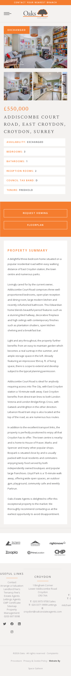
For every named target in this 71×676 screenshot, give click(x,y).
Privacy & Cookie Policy (35, 660)
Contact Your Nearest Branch (35, 2)
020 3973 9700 (41, 601)
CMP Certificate (12, 602)
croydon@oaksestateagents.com (43, 611)
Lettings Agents (12, 599)
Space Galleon (35, 668)
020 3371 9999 (39, 604)
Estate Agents (12, 596)
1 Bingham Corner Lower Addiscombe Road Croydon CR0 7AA (43, 590)
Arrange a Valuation (11, 585)
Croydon (42, 576)
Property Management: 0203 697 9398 (12, 613)
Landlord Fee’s (12, 589)
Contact (12, 582)
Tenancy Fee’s (12, 592)
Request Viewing (35, 213)
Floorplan (35, 225)
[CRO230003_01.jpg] (35, 47)
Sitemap (12, 606)
